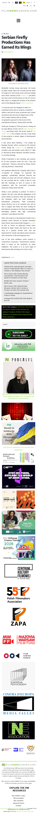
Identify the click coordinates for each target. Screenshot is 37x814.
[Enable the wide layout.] (34, 3)
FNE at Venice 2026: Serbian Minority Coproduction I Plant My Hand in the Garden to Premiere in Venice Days (16, 276)
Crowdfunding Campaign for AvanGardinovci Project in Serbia (18, 294)
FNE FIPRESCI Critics (18, 796)
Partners (11, 808)
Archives (18, 806)
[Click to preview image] (18, 70)
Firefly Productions (27, 103)
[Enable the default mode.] (9, 3)
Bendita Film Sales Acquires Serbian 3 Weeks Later (16, 282)
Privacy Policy (4, 808)
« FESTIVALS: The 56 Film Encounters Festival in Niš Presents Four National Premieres (18, 309)
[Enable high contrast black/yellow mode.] (20, 3)
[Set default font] (31, 6)
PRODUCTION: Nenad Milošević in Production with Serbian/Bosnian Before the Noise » (17, 314)
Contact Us (17, 808)
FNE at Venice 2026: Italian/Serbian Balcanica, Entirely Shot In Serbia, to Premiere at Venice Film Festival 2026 (16, 288)
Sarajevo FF (24, 95)
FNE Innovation (18, 801)
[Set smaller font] (27, 6)
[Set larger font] (34, 6)
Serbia (12, 257)
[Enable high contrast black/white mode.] (16, 3)
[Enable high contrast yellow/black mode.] (24, 3)
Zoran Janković (8, 52)
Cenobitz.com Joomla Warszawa (25, 811)
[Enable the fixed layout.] (31, 3)
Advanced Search (18, 803)
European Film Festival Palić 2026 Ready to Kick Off (18, 299)
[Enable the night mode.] (12, 3)
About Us (23, 808)
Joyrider (32, 223)
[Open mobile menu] (18, 20)
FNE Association (18, 798)
